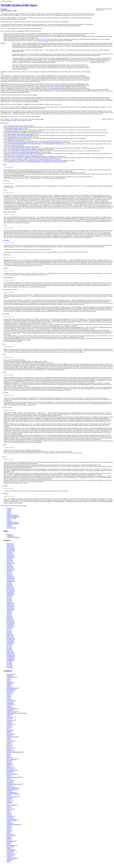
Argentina (9, 675)
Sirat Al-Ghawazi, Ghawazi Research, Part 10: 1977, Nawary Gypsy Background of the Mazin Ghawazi (34, 142)
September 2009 (11, 659)
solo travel (9, 817)
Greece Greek (10, 741)
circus (8, 706)
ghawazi (9, 735)
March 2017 (10, 560)
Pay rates (9, 781)
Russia (8, 806)
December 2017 (11, 557)
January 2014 (10, 588)
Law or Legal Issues (12, 759)
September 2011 (11, 625)
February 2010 (10, 652)
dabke (8, 716)
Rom (8, 803)
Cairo (8, 695)
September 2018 (11, 550)
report (8, 799)
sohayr (8, 813)
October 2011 (10, 624)
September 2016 (11, 563)
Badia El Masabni (43, 40)
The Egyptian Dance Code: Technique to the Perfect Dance (22, 131)
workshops (9, 859)
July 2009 (9, 662)
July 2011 (9, 628)
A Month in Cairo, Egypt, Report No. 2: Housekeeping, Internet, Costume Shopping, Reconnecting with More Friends (37, 160)
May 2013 (9, 599)
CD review (9, 702)
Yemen (8, 860)
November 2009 (11, 656)
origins (8, 778)
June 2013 (9, 598)
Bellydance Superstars (12, 688)
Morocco (9, 766)
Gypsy (8, 742)
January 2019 (10, 546)
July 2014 (9, 582)
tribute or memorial (11, 845)
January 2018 (10, 556)
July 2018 (9, 553)
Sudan (8, 825)
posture (8, 791)
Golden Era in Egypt (12, 736)
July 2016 (9, 564)
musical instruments (11, 770)
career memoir (10, 700)
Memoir (9, 764)
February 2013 (10, 603)
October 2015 (10, 568)
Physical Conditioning (12, 788)
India (8, 749)
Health (8, 743)
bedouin (9, 686)
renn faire (9, 798)
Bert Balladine (10, 689)
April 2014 (9, 584)
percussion (9, 782)
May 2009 (9, 664)
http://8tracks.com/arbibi (98, 403)
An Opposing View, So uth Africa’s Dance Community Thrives (23, 152)
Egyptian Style (10, 720)
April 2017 (9, 559)
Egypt (8, 718)
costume (9, 710)
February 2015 (10, 577)
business (9, 693)
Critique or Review (11, 711)
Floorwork (9, 729)
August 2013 (10, 595)
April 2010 (9, 649)
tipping (8, 837)
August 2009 (10, 660)
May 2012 (9, 614)
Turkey (8, 848)
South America (10, 819)
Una (5, 344)
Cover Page (10, 508)
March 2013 (10, 602)
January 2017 (10, 561)
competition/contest (11, 709)
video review (10, 855)
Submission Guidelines (12, 522)
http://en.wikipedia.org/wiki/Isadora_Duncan (40, 261)
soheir (8, 814)
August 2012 (10, 610)
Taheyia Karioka (55, 88)
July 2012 (9, 611)
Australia (9, 683)
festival (8, 727)
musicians (9, 771)
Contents (9, 509)
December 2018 (11, 547)
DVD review (10, 717)
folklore (9, 731)
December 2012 (11, 606)
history (8, 745)
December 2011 (11, 621)
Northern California (11, 774)
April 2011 (9, 632)
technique (9, 834)
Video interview (11, 853)
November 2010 (11, 639)
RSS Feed (9, 526)
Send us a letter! (40, 119)
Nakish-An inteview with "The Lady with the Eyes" (20, 137)
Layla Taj (6, 493)
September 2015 (11, 570)
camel (8, 696)
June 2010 (9, 646)
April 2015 (9, 574)
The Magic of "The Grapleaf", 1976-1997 (18, 125)
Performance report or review (14, 784)
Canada (9, 699)
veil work (9, 852)
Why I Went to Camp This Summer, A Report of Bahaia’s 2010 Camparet (26, 149)
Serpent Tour (10, 809)
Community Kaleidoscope (13, 516)
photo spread (10, 787)
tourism (8, 838)
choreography (10, 704)
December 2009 (11, 655)
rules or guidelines (11, 805)
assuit (8, 681)
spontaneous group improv (13, 824)
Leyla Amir (6, 313)
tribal (8, 844)
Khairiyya (9, 757)
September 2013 (11, 593)
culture (8, 714)
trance (8, 839)
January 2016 (10, 567)
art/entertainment (11, 677)
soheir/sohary (10, 816)
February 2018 (10, 554)
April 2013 (9, 600)
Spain (8, 821)
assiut (8, 679)
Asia (8, 678)
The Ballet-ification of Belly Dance (19, 5)
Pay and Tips (10, 780)
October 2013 (10, 592)
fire (7, 728)
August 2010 (10, 644)
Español (9, 721)
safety (8, 807)
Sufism (8, 827)
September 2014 (11, 581)
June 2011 (9, 630)
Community (10, 707)
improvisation (10, 748)
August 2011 (10, 627)
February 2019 (10, 545)
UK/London (10, 849)
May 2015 (9, 572)
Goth (8, 738)
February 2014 (10, 586)
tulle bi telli (9, 846)
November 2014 (11, 578)
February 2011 (10, 635)
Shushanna (6, 240)
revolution (9, 802)
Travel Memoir (10, 841)
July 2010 (9, 645)
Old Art (9, 775)
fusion (8, 732)
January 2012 (10, 620)
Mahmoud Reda (81, 84)
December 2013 (11, 589)
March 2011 (10, 634)
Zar (8, 862)
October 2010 (10, 641)
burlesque (9, 692)
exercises (87, 44)
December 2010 (11, 638)
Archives (9, 513)
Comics (9, 512)
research (9, 800)
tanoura (8, 830)
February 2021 (10, 543)
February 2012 (10, 618)
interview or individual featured (14, 752)
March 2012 (10, 617)
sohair (8, 812)
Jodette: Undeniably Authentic (15, 128)
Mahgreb (9, 763)
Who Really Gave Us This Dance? (16, 139)
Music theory (10, 768)
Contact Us (9, 525)
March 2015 (10, 575)
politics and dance (11, 789)
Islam (8, 754)
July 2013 (9, 596)
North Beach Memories (12, 515)
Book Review (10, 690)
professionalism (10, 792)
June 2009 (9, 663)
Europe (8, 722)
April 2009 (9, 666)
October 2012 (10, 607)
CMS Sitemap (10, 535)
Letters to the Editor (11, 120)
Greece (8, 739)
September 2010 (11, 642)
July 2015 (9, 571)
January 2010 (10, 653)
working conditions (11, 858)
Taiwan (8, 828)
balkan (8, 685)
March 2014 (10, 585)
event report (10, 724)
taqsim (8, 831)
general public (10, 734)
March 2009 (10, 667)
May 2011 (9, 631)
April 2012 (9, 616)
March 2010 (10, 650)
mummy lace (10, 767)
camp (8, 697)
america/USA (10, 674)
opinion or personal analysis (13, 777)
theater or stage (10, 835)
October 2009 (10, 657)
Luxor (8, 761)
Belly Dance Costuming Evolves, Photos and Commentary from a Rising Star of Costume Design (32, 156)
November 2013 (11, 591)
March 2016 (10, 566)
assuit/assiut (10, 682)
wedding (9, 856)
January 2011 (10, 637)
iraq (8, 753)
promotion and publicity (13, 793)
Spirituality (9, 823)
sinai (8, 810)
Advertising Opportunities (13, 523)
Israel (8, 756)
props (8, 795)
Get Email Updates (11, 527)
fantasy (8, 725)
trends (8, 842)
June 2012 (9, 613)
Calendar (9, 511)
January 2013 (10, 605)
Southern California (11, 820)
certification (10, 703)
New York (9, 773)
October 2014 (10, 579)
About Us (9, 520)
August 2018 (10, 552)
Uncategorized (10, 851)
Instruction (9, 750)
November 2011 (11, 623)
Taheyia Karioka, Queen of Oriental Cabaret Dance (20, 134)
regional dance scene (12, 796)
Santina (5, 485)
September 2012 (11, 609)
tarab (8, 832)
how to (8, 746)
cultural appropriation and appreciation (16, 713)
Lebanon (9, 760)
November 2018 (11, 549)
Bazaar (8, 519)
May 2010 (9, 648)
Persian (8, 785)
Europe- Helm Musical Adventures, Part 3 (18, 146)
